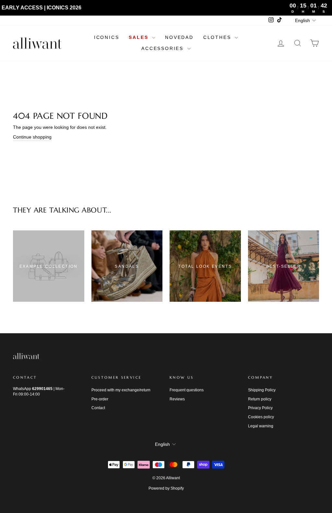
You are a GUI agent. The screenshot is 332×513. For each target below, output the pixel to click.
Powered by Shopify (166, 488)
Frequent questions (187, 390)
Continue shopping (32, 137)
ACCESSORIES (163, 48)
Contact (98, 408)
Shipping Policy (262, 390)
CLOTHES (218, 37)
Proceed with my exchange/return (120, 390)
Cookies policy (261, 417)
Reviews (177, 399)
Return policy (259, 399)
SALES (139, 37)
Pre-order (99, 399)
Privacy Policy (260, 408)
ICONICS (106, 37)
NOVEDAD (179, 37)
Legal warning (260, 426)
